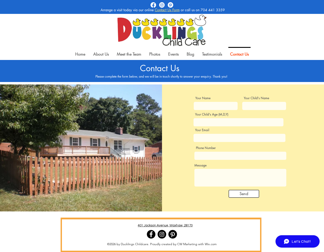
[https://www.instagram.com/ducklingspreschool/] (162, 234)
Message (200, 165)
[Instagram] (162, 5)
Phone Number (206, 147)
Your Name (202, 98)
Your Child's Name (256, 98)
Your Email (202, 130)
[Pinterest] (170, 5)
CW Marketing (187, 244)
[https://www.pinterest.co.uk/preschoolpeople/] (172, 234)
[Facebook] (153, 5)
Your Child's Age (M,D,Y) (211, 114)
